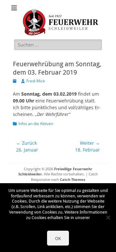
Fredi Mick (35, 81)
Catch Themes (72, 179)
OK (58, 238)
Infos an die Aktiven (35, 123)
